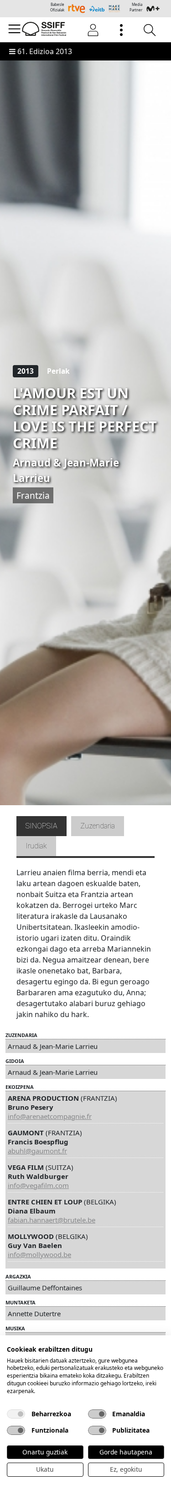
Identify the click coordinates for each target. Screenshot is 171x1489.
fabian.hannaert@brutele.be (51, 1219)
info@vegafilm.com (38, 1185)
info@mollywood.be (39, 1254)
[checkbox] (16, 1414)
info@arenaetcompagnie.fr (50, 1116)
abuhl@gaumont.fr (37, 1150)
